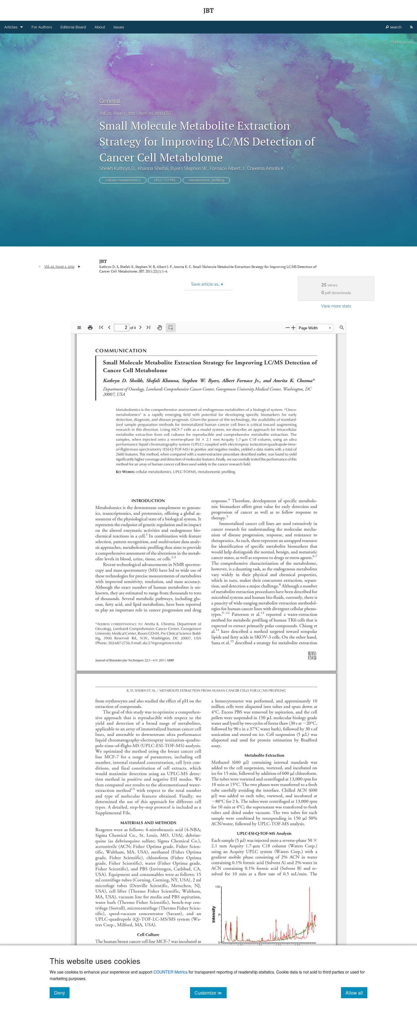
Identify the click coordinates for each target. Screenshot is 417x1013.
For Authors (41, 27)
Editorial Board (73, 27)
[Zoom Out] (287, 327)
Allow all (356, 992)
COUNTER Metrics (170, 972)
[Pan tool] (159, 327)
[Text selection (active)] (171, 327)
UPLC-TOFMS (164, 180)
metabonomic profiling (206, 180)
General (109, 101)
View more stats (336, 306)
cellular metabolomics (122, 180)
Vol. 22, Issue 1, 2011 (117, 113)
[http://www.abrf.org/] (313, 652)
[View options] (79, 327)
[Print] (90, 327)
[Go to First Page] (101, 327)
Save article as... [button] (207, 284)
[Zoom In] (293, 327)
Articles (10, 27)
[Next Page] (140, 327)
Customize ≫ (211, 992)
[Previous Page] (109, 327)
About (99, 27)
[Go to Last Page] (148, 327)
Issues (118, 27)
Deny (62, 992)
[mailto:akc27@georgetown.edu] (161, 643)
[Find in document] (342, 327)
